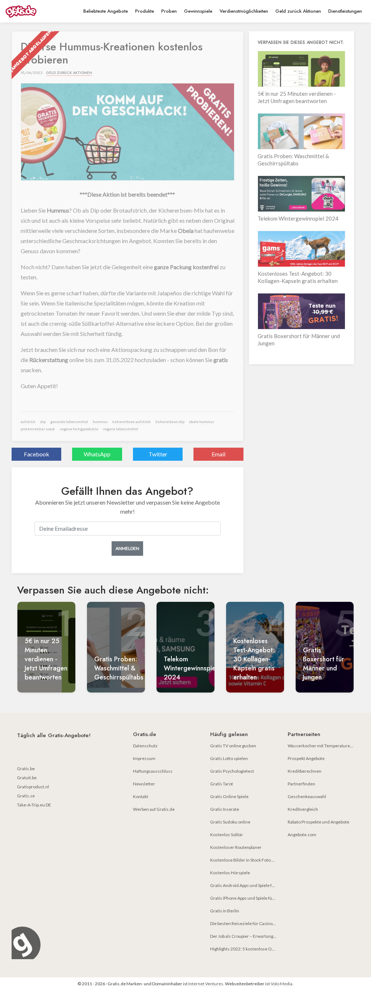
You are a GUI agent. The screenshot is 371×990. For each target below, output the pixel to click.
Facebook (36, 454)
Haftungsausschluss (152, 771)
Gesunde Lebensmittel (69, 421)
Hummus (100, 421)
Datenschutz (145, 745)
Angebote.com (302, 834)
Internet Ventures (205, 983)
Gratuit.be (27, 777)
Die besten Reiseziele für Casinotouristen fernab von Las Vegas (271, 923)
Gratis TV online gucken (233, 745)
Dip (43, 421)
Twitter (158, 454)
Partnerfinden (301, 783)
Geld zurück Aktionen (298, 11)
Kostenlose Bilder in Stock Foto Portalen (249, 860)
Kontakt (140, 796)
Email (218, 454)
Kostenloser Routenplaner (236, 847)
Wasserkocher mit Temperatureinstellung (328, 745)
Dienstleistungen (345, 11)
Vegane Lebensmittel (120, 429)
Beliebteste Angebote (105, 11)
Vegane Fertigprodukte (79, 429)
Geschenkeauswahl (307, 796)
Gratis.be (26, 768)
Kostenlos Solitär (226, 834)
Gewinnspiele (198, 11)
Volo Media (281, 983)
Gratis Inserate (224, 809)
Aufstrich (28, 421)
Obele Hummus (201, 421)
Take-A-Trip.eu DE (34, 805)
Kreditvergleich (303, 809)
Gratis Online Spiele (229, 796)
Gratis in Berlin (224, 910)
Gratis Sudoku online (230, 822)
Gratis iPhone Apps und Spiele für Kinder (249, 898)
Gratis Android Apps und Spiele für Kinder (250, 885)
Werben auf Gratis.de (154, 809)
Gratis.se (26, 795)
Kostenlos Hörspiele (230, 872)
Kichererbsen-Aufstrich (131, 421)
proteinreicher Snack (38, 429)
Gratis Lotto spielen (229, 758)
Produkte (144, 11)
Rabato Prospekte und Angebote (318, 822)
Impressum (144, 758)
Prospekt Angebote (306, 758)
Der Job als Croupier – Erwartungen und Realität (256, 936)
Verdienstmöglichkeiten (244, 11)
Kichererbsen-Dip (169, 421)
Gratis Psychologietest (232, 771)
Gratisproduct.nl (33, 786)
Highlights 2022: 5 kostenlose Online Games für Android (265, 949)
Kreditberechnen (304, 771)
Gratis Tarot (221, 783)
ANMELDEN (127, 548)
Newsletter (144, 783)
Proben (169, 11)
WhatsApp (97, 454)
